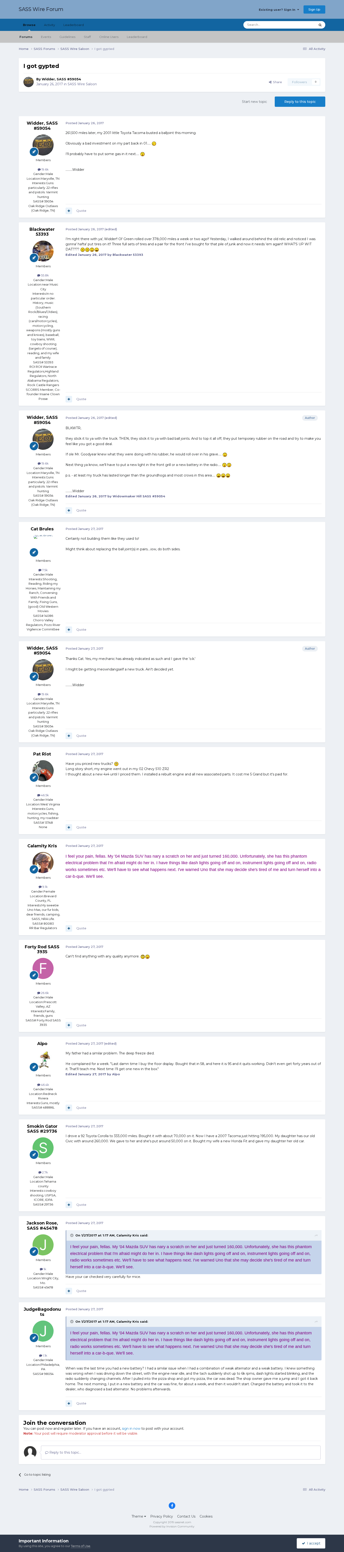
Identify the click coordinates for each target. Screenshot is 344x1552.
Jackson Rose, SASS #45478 (42, 1226)
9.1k (45, 887)
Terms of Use (80, 1546)
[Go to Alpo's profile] (43, 1060)
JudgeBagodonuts (42, 1312)
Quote (81, 210)
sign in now (131, 1428)
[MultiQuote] (69, 211)
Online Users (108, 37)
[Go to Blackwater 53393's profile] (43, 251)
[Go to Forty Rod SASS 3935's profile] (43, 968)
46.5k (44, 795)
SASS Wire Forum (41, 9)
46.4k (44, 1085)
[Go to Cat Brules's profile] (43, 545)
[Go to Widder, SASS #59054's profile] (28, 82)
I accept (312, 1543)
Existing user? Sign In (278, 9)
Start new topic (254, 102)
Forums (26, 37)
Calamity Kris (42, 846)
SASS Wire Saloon (82, 84)
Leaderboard (137, 37)
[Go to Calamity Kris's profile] (43, 862)
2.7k (44, 1172)
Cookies (206, 1516)
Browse (29, 25)
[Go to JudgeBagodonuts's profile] (43, 1331)
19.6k (45, 169)
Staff (87, 37)
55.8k (44, 275)
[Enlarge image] (154, 143)
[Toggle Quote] (72, 1235)
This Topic (302, 24)
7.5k (44, 570)
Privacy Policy (161, 1516)
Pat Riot (42, 754)
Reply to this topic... (64, 1452)
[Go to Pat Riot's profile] (43, 770)
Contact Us (186, 1516)
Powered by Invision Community (172, 1526)
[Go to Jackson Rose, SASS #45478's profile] (43, 1244)
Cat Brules (42, 529)
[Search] (320, 25)
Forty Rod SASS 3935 (42, 949)
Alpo (42, 1043)
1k (44, 1269)
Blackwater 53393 (42, 232)
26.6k (44, 993)
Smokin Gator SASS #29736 (42, 1129)
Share (276, 82)
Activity (49, 25)
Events (46, 37)
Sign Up (314, 9)
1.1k (44, 1355)
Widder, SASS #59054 (61, 79)
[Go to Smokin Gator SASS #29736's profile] (43, 1147)
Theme (138, 1516)
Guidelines (67, 37)
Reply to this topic (300, 102)
